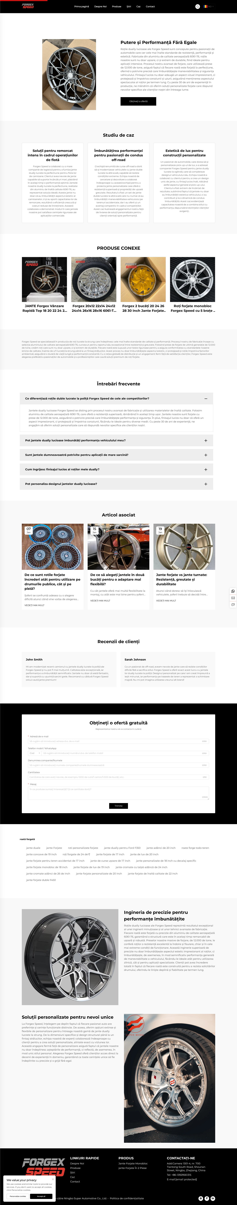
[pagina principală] (28, 6)
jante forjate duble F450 (41, 880)
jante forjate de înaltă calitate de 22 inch (153, 873)
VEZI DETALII (44, 279)
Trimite (118, 806)
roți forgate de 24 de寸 (76, 854)
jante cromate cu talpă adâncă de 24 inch (141, 867)
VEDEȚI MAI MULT (34, 605)
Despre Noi (100, 6)
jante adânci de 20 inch (161, 847)
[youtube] (200, 1198)
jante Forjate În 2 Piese (133, 1168)
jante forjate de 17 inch (110, 854)
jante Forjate (54, 847)
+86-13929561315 (181, 1174)
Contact (150, 6)
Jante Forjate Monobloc (133, 1163)
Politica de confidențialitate (127, 1198)
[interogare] (233, 604)
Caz (138, 6)
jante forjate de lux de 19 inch (92, 867)
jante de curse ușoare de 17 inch (110, 860)
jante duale (33, 847)
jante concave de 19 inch (41, 854)
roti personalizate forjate (83, 847)
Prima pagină (81, 6)
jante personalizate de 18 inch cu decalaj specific (166, 860)
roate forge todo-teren (195, 847)
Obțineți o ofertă (138, 101)
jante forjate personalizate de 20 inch (99, 873)
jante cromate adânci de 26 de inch (48, 873)
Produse (116, 6)
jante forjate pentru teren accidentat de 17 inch (55, 860)
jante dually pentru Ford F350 (122, 847)
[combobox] (35, 753)
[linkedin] (213, 1198)
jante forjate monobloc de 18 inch (46, 867)
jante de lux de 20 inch (144, 854)
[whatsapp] (233, 591)
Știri (129, 6)
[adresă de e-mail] (233, 598)
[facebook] (206, 1198)
